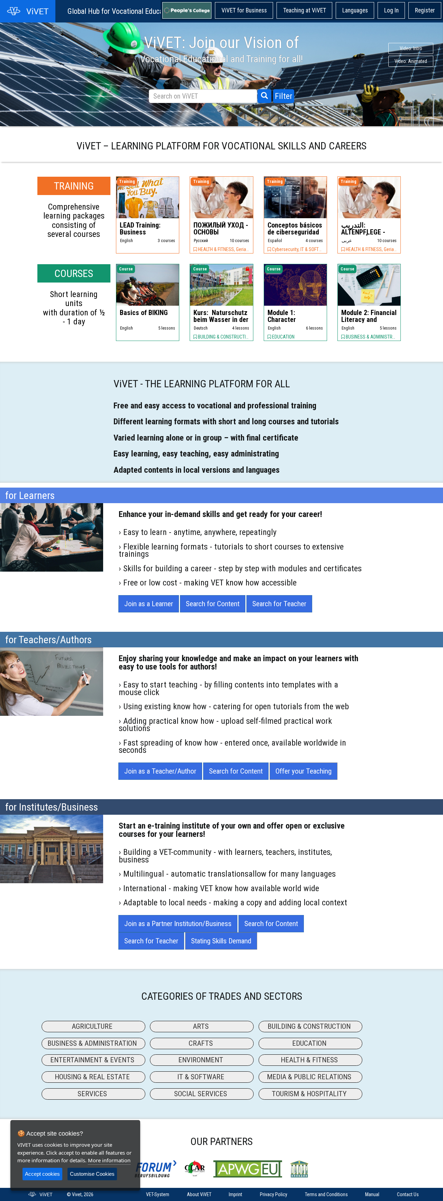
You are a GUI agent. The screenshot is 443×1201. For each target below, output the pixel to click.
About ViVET (199, 1194)
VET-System (157, 1194)
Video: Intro (121, 48)
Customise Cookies (92, 1174)
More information (109, 1160)
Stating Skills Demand (221, 941)
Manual (372, 1194)
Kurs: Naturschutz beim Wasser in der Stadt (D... (220, 319)
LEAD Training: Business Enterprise (140, 232)
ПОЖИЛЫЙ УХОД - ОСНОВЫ (220, 228)
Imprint (235, 1194)
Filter (283, 96)
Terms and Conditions (326, 1194)
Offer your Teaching (303, 771)
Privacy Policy (273, 1194)
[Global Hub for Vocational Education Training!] (27, 11)
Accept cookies (42, 1174)
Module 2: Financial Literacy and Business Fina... (369, 319)
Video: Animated (121, 61)
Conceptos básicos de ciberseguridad (295, 228)
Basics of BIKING (145, 312)
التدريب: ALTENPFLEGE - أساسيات (363, 232)
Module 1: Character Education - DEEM (293, 319)
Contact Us (408, 1194)
